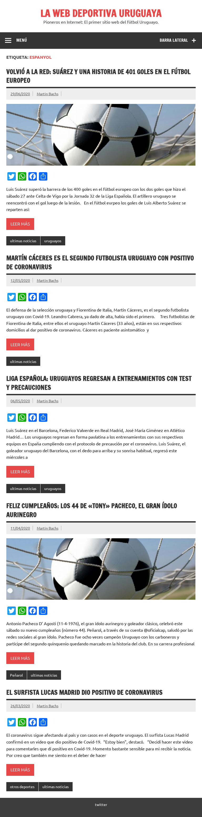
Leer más (20, 223)
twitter (101, 804)
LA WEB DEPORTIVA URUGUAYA (101, 13)
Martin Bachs (47, 93)
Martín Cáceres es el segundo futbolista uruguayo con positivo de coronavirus (100, 262)
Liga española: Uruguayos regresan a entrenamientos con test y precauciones (98, 383)
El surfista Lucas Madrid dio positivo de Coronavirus (84, 692)
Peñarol (16, 675)
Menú (21, 40)
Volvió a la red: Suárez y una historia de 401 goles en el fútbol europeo (98, 76)
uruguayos (52, 240)
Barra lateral (174, 40)
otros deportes (22, 786)
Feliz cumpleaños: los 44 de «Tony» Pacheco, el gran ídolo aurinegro (91, 510)
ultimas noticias (23, 240)
